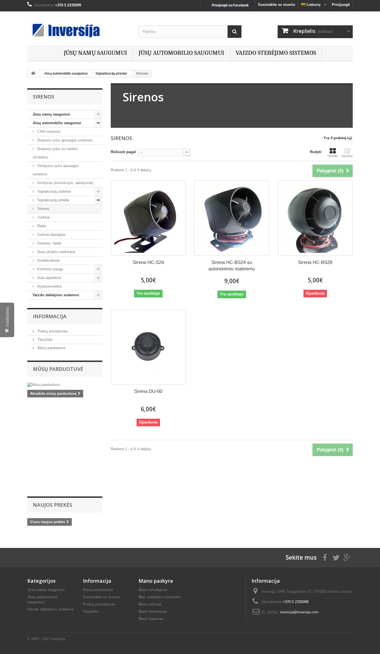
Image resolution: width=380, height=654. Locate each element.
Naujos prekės (52, 504)
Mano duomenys (153, 611)
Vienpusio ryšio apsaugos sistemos (56, 170)
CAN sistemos (48, 131)
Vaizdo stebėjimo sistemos (276, 53)
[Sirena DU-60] (148, 347)
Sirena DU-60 (148, 391)
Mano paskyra (156, 580)
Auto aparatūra (48, 278)
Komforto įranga (49, 269)
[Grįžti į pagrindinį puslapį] (33, 73)
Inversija (58, 639)
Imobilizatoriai (48, 260)
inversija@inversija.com (299, 612)
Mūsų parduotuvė (50, 348)
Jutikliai (43, 217)
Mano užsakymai (153, 590)
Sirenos (43, 209)
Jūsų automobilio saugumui (181, 53)
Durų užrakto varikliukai (55, 252)
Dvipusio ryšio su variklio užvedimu (55, 153)
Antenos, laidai (48, 243)
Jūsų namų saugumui (95, 53)
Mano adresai (150, 604)
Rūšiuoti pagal (123, 152)
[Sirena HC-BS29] (315, 218)
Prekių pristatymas (52, 331)
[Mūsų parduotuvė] (64, 384)
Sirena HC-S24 (148, 262)
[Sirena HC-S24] (148, 218)
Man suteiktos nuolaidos (160, 597)
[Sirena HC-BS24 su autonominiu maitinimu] (232, 218)
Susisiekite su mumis (276, 5)
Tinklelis (332, 156)
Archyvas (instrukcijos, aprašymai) (64, 183)
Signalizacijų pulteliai (53, 191)
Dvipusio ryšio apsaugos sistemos (64, 140)
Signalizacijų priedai (52, 200)
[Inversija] (78, 27)
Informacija (49, 316)
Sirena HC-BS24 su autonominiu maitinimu (231, 265)
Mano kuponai (151, 619)
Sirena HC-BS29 (315, 262)
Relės (41, 226)
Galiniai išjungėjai (50, 234)
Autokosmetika (48, 286)
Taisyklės (44, 339)
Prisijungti (341, 5)
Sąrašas (347, 156)
